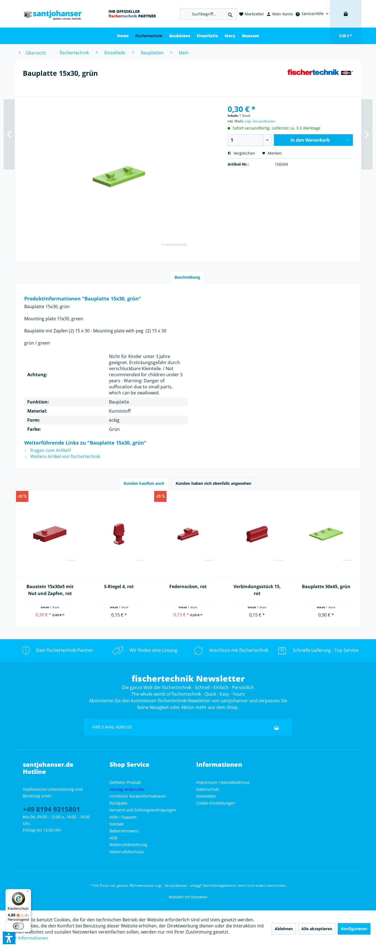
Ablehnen (284, 928)
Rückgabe (118, 803)
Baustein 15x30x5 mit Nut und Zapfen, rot (49, 589)
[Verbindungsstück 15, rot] (257, 534)
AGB (113, 837)
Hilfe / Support (123, 817)
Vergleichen (243, 153)
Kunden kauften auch (144, 483)
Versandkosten (176, 885)
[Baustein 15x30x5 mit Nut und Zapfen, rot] (50, 534)
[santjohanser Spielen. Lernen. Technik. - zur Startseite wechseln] (50, 14)
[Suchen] (230, 14)
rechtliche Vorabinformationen (138, 796)
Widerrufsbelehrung (128, 844)
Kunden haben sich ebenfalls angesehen (213, 483)
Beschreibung (187, 277)
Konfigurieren (354, 928)
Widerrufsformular (127, 851)
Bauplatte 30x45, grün (326, 586)
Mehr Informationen (27, 938)
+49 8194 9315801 (51, 809)
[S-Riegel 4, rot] (119, 534)
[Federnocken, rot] (188, 534)
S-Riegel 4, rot (119, 586)
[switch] (18, 926)
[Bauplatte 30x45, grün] (326, 534)
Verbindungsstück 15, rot (257, 589)
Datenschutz (207, 789)
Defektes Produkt (125, 782)
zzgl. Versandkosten (260, 121)
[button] (9, 938)
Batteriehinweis (124, 830)
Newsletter (206, 796)
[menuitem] (312, 14)
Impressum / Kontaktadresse (222, 782)
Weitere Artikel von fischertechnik (64, 456)
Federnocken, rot (188, 586)
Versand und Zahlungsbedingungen (143, 810)
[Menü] (27, 892)
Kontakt (117, 824)
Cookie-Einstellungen (215, 803)
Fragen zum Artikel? (50, 450)
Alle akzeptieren (316, 928)
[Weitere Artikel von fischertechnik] (320, 78)
